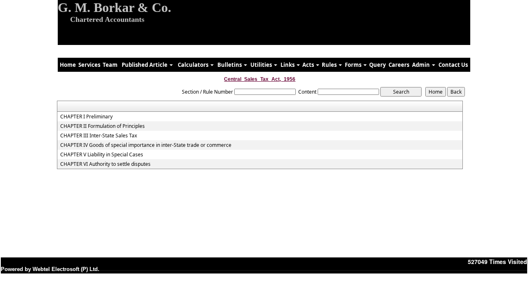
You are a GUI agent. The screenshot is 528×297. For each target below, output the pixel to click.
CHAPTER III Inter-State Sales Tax (98, 135)
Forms (354, 64)
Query (377, 64)
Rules (330, 64)
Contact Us (453, 64)
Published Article (145, 64)
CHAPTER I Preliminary (86, 116)
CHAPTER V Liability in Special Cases (101, 154)
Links (288, 64)
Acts (308, 64)
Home (68, 64)
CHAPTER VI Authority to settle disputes (105, 164)
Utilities (261, 64)
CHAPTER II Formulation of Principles (102, 126)
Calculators (194, 64)
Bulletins (230, 64)
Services (89, 64)
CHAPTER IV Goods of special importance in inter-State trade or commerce (145, 145)
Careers (399, 64)
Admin (421, 64)
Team (110, 64)
